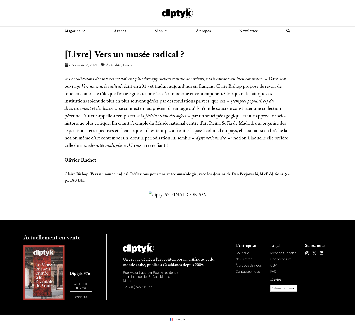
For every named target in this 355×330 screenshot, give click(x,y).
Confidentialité (281, 259)
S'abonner (81, 297)
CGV (273, 265)
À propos (203, 31)
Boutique (242, 253)
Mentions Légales (283, 253)
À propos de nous (249, 265)
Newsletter (249, 31)
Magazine (72, 31)
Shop (159, 31)
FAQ (273, 272)
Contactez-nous (248, 272)
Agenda (120, 31)
